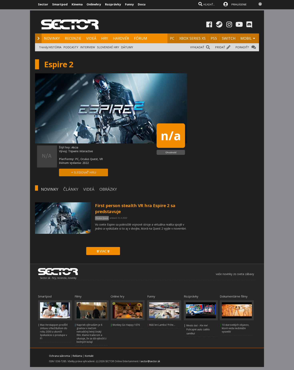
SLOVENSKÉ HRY (108, 47)
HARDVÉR (121, 38)
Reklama (77, 356)
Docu (141, 4)
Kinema (77, 4)
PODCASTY (70, 47)
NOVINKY (52, 38)
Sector (43, 4)
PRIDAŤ (220, 47)
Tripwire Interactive (80, 151)
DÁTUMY (127, 47)
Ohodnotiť (170, 152)
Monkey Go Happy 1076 (126, 325)
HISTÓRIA (55, 47)
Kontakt (89, 356)
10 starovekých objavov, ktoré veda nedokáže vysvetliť (235, 328)
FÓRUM (140, 38)
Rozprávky (113, 4)
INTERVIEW (87, 47)
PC (172, 38)
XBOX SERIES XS (192, 38)
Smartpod (60, 4)
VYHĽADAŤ (197, 47)
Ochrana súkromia (59, 356)
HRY (104, 38)
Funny (129, 4)
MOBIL (246, 38)
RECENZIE (73, 38)
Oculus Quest (102, 218)
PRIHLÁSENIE (239, 4)
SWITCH (228, 38)
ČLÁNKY (70, 189)
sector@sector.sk (150, 361)
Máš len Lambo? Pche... (162, 325)
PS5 (214, 38)
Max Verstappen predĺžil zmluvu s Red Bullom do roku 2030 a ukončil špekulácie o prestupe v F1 (54, 331)
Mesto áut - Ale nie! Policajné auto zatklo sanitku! (198, 329)
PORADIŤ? (242, 47)
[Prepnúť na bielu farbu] (260, 4)
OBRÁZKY (108, 189)
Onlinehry (94, 4)
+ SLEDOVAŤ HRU (83, 172)
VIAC (103, 251)
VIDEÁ (91, 38)
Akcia (74, 147)
